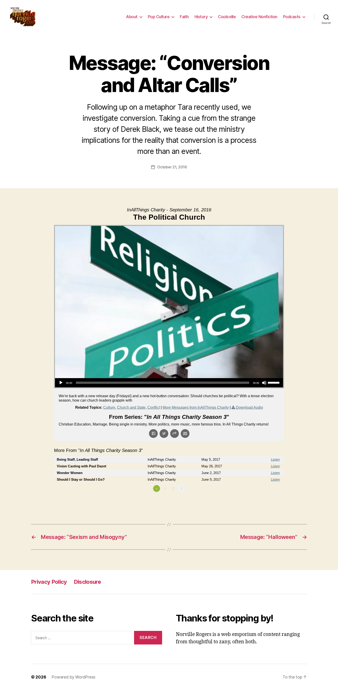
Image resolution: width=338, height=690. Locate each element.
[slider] (274, 382)
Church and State (131, 407)
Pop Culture (159, 16)
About (131, 16)
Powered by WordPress (73, 677)
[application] (169, 382)
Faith (184, 16)
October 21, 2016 (172, 167)
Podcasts (292, 16)
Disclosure (87, 581)
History (201, 16)
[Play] (61, 382)
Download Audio (249, 407)
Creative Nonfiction (259, 16)
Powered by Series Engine (267, 501)
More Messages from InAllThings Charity (196, 407)
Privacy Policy (49, 581)
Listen (275, 459)
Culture (109, 407)
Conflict (153, 407)
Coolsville (227, 16)
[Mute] (264, 382)
